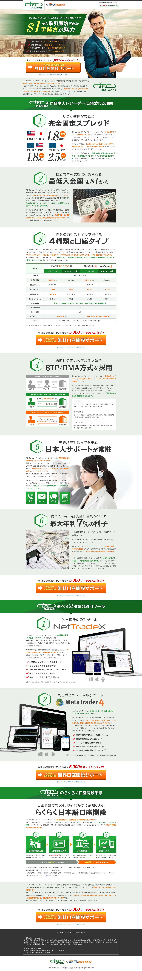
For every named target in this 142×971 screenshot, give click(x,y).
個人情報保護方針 (79, 932)
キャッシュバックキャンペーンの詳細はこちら (53, 74)
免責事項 (68, 932)
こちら (45, 875)
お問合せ (60, 932)
